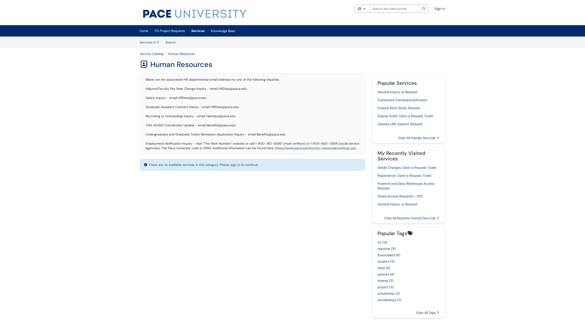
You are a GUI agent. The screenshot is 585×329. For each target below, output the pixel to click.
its (379, 242)
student (383, 261)
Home (144, 31)
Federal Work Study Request (399, 108)
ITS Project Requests (170, 31)
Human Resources (181, 54)
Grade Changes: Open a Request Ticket (407, 167)
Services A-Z (149, 42)
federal (383, 281)
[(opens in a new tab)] (195, 14)
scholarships (387, 300)
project (383, 287)
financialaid (386, 255)
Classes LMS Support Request (400, 124)
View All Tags (426, 312)
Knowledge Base (223, 31)
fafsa (381, 268)
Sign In (439, 8)
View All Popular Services (417, 138)
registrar (384, 249)
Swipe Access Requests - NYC (400, 196)
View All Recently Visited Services (410, 218)
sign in (235, 165)
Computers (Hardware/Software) (402, 100)
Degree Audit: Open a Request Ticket (405, 116)
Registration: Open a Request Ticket (405, 175)
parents (383, 274)
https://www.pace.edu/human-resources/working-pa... (316, 148)
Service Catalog (152, 54)
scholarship (386, 293)
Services (198, 31)
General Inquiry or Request (397, 92)
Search (172, 42)
